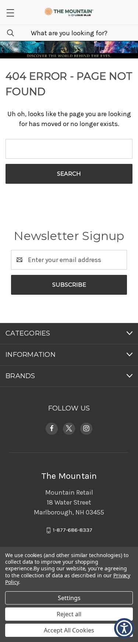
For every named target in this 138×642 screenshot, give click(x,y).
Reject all (69, 614)
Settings (69, 598)
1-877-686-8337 (72, 530)
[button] (10, 12)
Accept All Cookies (69, 630)
